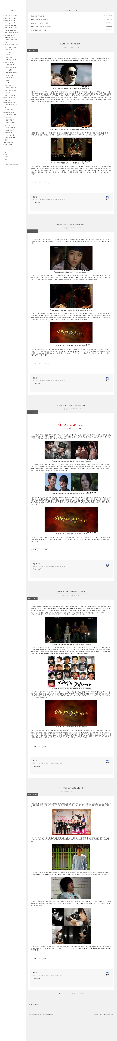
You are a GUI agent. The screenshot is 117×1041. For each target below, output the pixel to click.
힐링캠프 (9, 80)
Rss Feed (31, 1014)
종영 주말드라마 (8, 125)
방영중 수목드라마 (9, 95)
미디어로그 (6, 154)
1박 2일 (8, 70)
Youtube (47, 1014)
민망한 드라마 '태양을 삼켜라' (38, 16)
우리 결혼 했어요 (11, 72)
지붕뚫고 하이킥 (11, 87)
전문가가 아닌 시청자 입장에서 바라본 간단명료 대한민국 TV (49, 199)
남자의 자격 (9, 65)
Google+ (51, 1014)
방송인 (8, 57)
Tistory (101, 1014)
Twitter (37, 1014)
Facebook (42, 1014)
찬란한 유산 (9, 130)
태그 (4, 152)
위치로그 (5, 157)
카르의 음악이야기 (9, 18)
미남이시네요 (10, 122)
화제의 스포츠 (8, 144)
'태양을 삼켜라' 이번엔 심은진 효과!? (40, 19)
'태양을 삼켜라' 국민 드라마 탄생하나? (40, 23)
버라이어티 (8, 62)
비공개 (6, 140)
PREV (60, 993)
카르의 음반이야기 (9, 25)
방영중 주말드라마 (9, 97)
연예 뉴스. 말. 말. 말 (10, 15)
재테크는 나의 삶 (9, 137)
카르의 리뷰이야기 (10, 27)
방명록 (5, 159)
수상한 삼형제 (10, 127)
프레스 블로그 (11, 30)
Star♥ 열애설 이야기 (10, 37)
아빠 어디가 (9, 77)
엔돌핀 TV (13, 10)
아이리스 (9, 117)
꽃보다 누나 (9, 82)
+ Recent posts (34, 1004)
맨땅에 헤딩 (9, 120)
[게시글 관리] (39, 182)
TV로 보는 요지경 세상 (10, 45)
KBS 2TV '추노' (11, 114)
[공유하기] (37, 182)
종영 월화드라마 (9, 102)
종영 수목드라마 (9, 112)
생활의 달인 (7, 132)
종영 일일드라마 (8, 100)
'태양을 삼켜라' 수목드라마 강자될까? (40, 26)
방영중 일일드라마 (9, 85)
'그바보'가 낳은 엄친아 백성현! (38, 30)
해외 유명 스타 (10, 60)
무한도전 (9, 75)
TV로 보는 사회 (8, 142)
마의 (7, 92)
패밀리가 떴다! (10, 67)
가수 (8, 52)
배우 (8, 49)
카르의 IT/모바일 (9, 35)
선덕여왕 (9, 110)
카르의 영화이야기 (9, 20)
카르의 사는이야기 (9, 23)
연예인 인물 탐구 (9, 47)
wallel (111, 1014)
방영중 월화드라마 (9, 90)
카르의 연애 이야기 (11, 135)
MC (7, 54)
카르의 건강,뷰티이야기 (11, 32)
